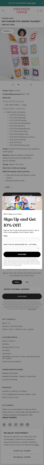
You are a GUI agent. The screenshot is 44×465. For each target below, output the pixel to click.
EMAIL (5, 236)
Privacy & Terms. (18, 265)
